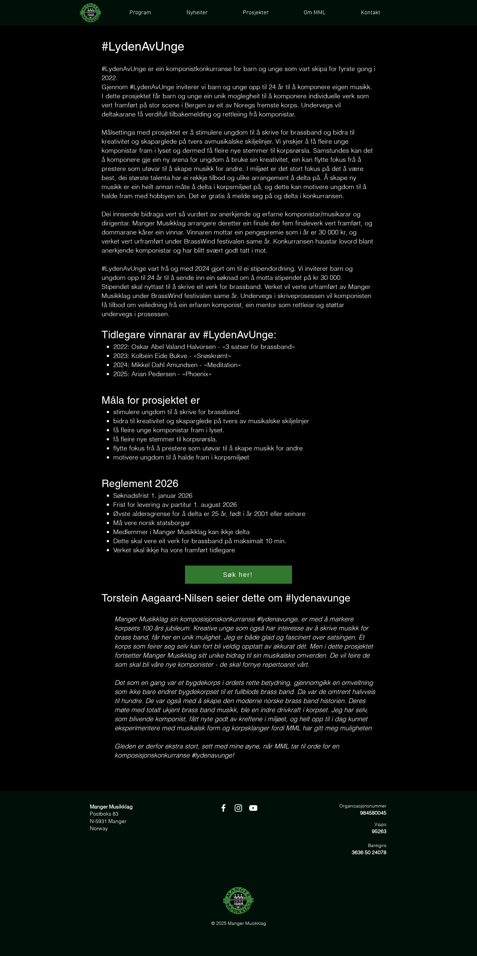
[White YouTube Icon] (253, 808)
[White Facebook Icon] (223, 808)
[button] (255, 13)
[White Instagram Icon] (238, 808)
